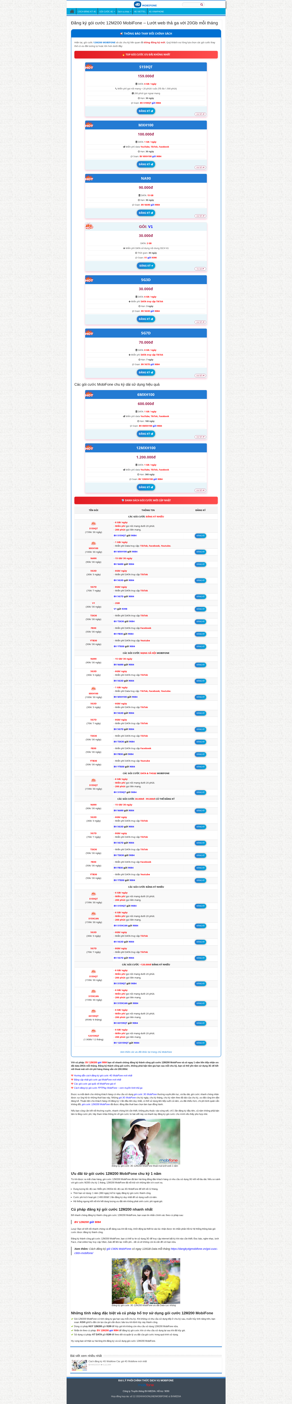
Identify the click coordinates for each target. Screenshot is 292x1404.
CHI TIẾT (199, 114)
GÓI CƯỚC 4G (106, 12)
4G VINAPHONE (156, 12)
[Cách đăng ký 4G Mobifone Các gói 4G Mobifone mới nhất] (79, 1365)
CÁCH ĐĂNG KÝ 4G (87, 12)
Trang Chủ (72, 11)
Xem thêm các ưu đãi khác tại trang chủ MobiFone (146, 1051)
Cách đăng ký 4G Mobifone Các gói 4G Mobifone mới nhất (118, 1361)
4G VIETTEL (140, 12)
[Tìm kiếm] (202, 4)
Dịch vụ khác (123, 12)
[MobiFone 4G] (146, 4)
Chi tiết (199, 269)
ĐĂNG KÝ (145, 111)
